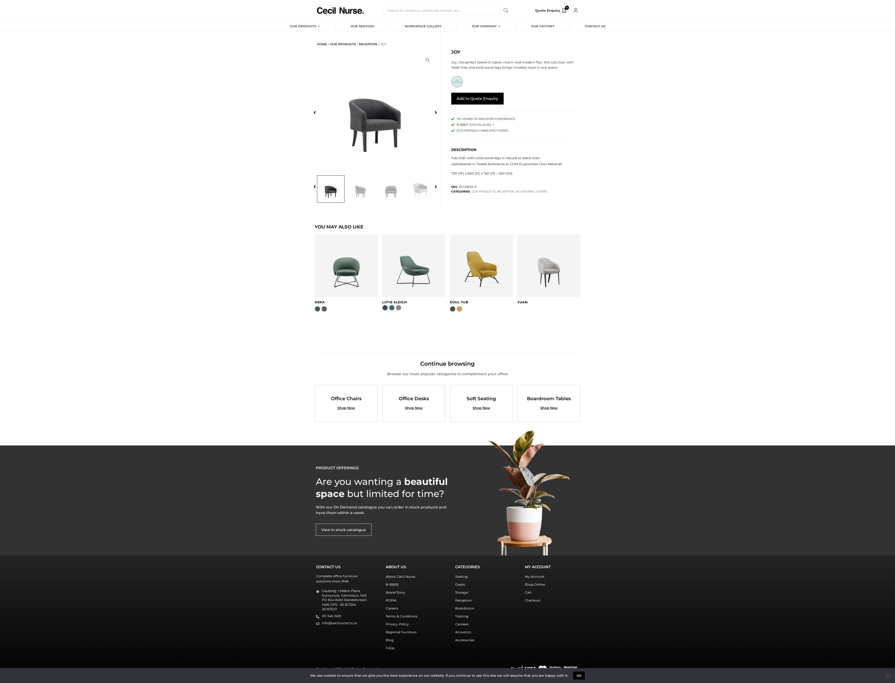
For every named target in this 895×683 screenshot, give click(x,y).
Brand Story (395, 592)
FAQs (390, 648)
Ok (579, 675)
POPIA (391, 600)
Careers (392, 608)
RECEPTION (368, 44)
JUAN (522, 302)
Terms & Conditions (401, 616)
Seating (461, 576)
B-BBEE (392, 584)
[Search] (506, 10)
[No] (888, 675)
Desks (460, 584)
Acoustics (463, 632)
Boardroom (464, 608)
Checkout (532, 600)
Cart (528, 592)
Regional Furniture (401, 632)
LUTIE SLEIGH (394, 302)
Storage (461, 592)
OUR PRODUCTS (343, 44)
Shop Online (535, 584)
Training (461, 616)
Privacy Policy (397, 624)
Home (322, 44)
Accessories (464, 640)
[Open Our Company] (499, 26)
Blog (390, 640)
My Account (534, 576)
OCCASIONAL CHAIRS (531, 191)
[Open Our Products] (318, 26)
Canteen (462, 624)
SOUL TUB (459, 302)
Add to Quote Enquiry (477, 98)
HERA (320, 302)
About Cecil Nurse (400, 576)
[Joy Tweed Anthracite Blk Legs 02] (375, 112)
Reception (463, 600)
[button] (314, 112)
